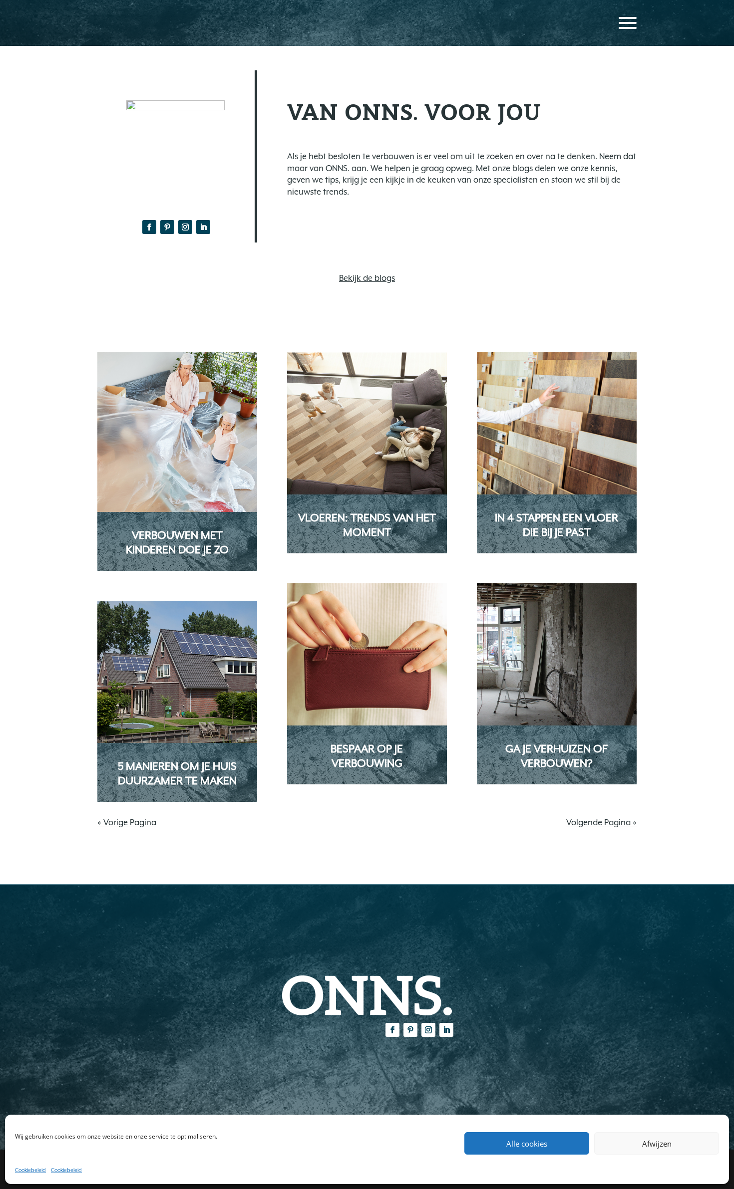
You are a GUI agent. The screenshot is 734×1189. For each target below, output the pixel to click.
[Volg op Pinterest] (167, 227)
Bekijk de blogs (367, 278)
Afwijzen (657, 1144)
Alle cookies (526, 1144)
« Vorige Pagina (126, 822)
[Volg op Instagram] (185, 227)
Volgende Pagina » (601, 822)
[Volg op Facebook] (149, 227)
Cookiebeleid (30, 1170)
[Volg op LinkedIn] (203, 227)
